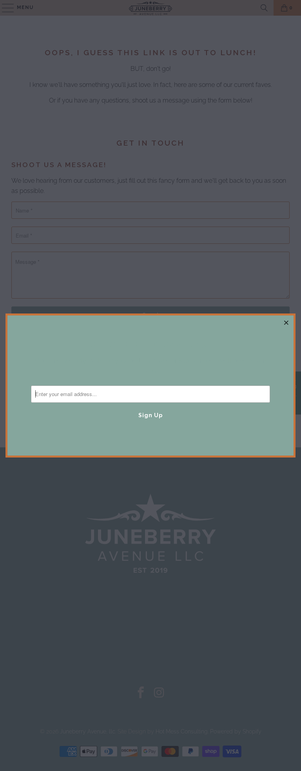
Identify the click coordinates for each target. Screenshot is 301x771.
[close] (286, 322)
